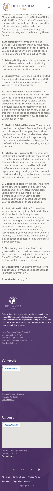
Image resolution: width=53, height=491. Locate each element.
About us (6, 477)
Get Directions (8, 400)
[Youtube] (22, 469)
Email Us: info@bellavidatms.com (17, 340)
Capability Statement (22, 481)
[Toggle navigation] (42, 7)
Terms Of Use (19, 477)
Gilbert (8, 417)
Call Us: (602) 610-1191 (12, 335)
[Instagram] (31, 469)
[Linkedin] (14, 469)
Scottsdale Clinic (9, 343)
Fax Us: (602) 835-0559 (13, 338)
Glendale (9, 360)
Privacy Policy (34, 477)
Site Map (6, 481)
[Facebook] (39, 469)
